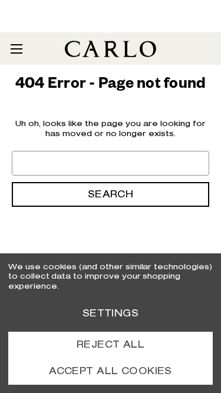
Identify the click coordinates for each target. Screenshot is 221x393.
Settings (110, 313)
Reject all (110, 344)
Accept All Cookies (110, 371)
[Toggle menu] (16, 48)
